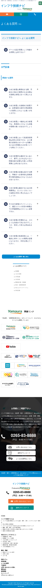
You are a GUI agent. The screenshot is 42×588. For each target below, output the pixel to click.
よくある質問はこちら (24, 458)
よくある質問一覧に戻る (21, 257)
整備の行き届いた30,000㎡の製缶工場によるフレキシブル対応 (18, 529)
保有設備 (17, 290)
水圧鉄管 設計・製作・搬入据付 (10, 543)
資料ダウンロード (21, 14)
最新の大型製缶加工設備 (8, 531)
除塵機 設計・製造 (7, 536)
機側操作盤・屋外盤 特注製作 (10, 545)
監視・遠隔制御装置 (20, 285)
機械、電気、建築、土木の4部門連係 (11, 527)
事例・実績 (4, 550)
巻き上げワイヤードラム (21, 287)
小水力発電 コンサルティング (10, 540)
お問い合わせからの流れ (8, 567)
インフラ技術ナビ (13, 5)
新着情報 (3, 571)
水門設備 (17, 276)
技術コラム (4, 559)
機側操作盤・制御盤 (20, 282)
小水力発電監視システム (8, 546)
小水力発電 (18, 274)
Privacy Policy (30, 584)
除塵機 (17, 271)
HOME (3, 516)
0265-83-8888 (23, 435)
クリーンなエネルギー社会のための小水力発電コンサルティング (18, 525)
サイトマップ (5, 573)
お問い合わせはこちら (7, 14)
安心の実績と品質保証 (8, 524)
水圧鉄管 (17, 279)
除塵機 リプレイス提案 (8, 538)
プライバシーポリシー (7, 575)
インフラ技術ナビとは (7, 519)
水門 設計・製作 (6, 541)
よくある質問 (5, 563)
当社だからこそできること (8, 534)
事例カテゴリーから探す (8, 552)
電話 (35, 14)
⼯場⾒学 (3, 565)
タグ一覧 (5, 555)
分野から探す (6, 554)
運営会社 (3, 569)
